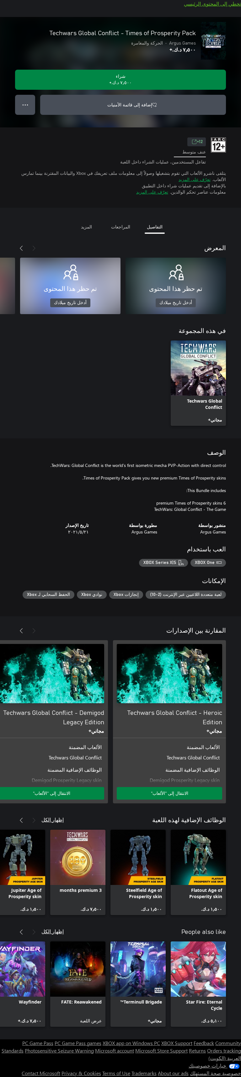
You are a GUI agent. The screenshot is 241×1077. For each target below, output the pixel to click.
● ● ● (25, 104)
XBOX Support (176, 1043)
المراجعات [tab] (120, 227)
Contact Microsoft (41, 1073)
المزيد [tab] (86, 227)
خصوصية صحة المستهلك (215, 1073)
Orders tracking (224, 1050)
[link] (198, 383)
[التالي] (21, 248)
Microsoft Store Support (161, 1050)
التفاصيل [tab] (155, 227)
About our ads (173, 1073)
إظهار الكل (52, 819)
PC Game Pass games (78, 1043)
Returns (197, 1050)
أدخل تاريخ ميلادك (175, 303)
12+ (200, 142)
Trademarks (144, 1073)
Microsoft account (114, 1050)
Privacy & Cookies (81, 1073)
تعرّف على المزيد (195, 179)
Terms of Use (116, 1073)
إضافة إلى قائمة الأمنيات (129, 105)
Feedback (204, 1043)
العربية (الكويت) (224, 1058)
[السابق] (34, 248)
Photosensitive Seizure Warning (59, 1050)
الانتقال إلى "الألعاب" (169, 793)
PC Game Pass (37, 1043)
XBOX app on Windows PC (131, 1043)
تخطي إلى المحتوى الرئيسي (212, 3)
